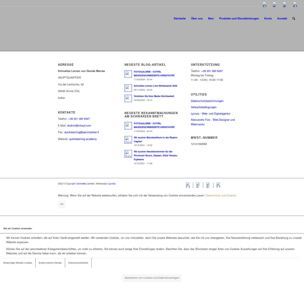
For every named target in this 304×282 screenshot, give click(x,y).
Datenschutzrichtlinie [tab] (78, 262)
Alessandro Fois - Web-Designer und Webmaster (213, 122)
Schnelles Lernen (85, 183)
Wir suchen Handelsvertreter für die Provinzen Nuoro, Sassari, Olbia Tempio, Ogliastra (156, 155)
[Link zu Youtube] (237, 183)
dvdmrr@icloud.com (79, 125)
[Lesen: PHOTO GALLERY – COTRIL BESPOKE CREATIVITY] (128, 74)
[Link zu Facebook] (230, 183)
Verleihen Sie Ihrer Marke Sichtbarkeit (154, 96)
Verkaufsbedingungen (204, 107)
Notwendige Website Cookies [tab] (17, 262)
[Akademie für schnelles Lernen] (22, 18)
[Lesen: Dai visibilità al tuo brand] (128, 98)
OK (61, 204)
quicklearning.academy (83, 139)
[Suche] (294, 18)
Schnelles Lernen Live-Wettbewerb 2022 (155, 85)
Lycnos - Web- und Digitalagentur (210, 113)
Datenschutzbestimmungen (207, 101)
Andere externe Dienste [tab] (50, 262)
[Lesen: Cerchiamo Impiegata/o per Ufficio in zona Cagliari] (128, 139)
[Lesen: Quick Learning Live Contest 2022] (128, 88)
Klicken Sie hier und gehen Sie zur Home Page (152, 32)
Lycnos (112, 183)
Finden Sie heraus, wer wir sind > (152, 46)
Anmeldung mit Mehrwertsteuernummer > (152, 40)
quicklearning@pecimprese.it (81, 132)
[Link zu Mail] (243, 183)
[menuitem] (265, 4)
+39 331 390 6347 (79, 119)
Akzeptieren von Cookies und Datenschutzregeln (152, 277)
